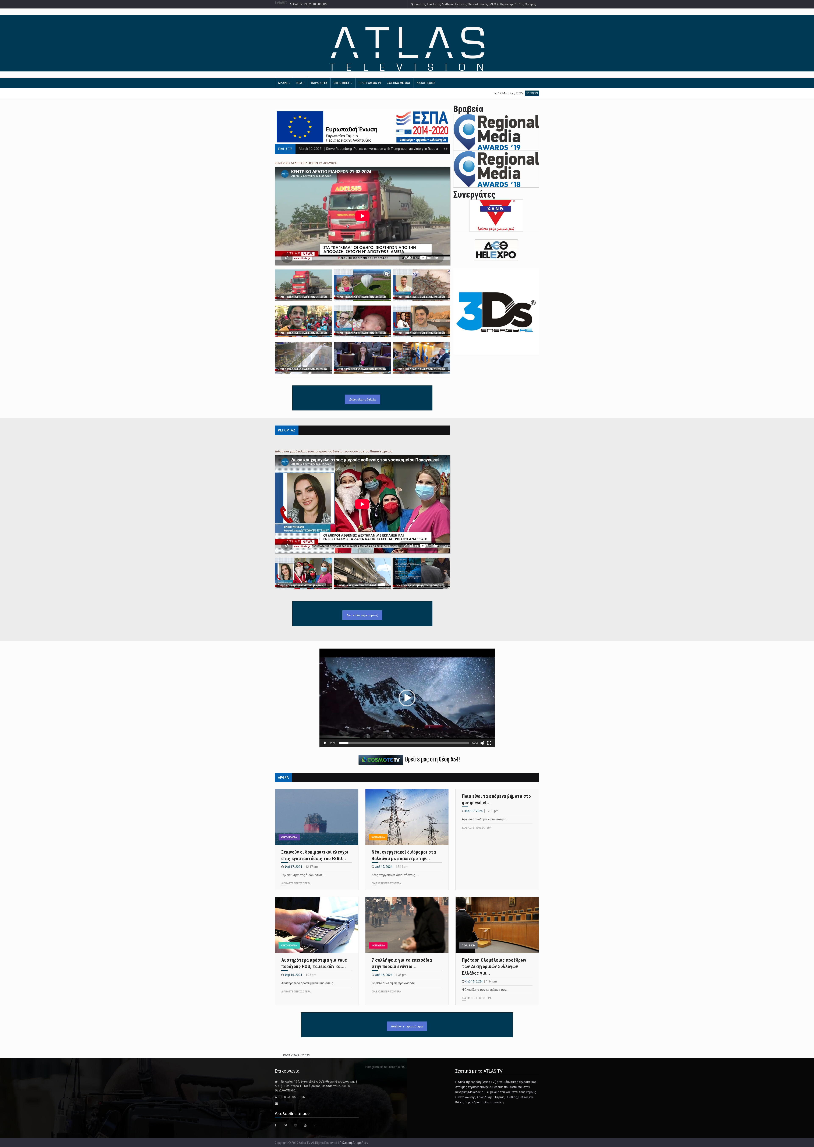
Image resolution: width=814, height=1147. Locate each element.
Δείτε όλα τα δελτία (362, 399)
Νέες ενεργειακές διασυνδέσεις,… (395, 875)
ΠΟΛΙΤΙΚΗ (468, 945)
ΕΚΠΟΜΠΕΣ (342, 83)
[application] (407, 698)
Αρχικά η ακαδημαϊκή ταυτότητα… (485, 819)
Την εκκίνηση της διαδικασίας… (303, 875)
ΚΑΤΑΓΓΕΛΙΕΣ (426, 83)
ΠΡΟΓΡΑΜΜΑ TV (369, 83)
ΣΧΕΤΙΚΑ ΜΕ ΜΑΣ (399, 83)
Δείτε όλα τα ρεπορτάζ (362, 615)
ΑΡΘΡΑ (283, 83)
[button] (407, 697)
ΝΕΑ (299, 83)
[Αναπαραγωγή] (325, 743)
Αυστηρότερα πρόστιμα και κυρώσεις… (308, 983)
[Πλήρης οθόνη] (489, 743)
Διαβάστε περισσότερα (407, 1026)
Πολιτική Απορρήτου (354, 1142)
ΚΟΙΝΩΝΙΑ (378, 837)
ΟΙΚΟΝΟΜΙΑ (289, 837)
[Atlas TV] (407, 48)
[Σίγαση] (482, 743)
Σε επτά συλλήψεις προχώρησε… (394, 983)
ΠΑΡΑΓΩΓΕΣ (319, 83)
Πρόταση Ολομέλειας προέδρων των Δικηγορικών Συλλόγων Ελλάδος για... (494, 966)
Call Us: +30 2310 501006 (310, 4)
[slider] (404, 743)
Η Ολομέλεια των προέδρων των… (485, 989)
